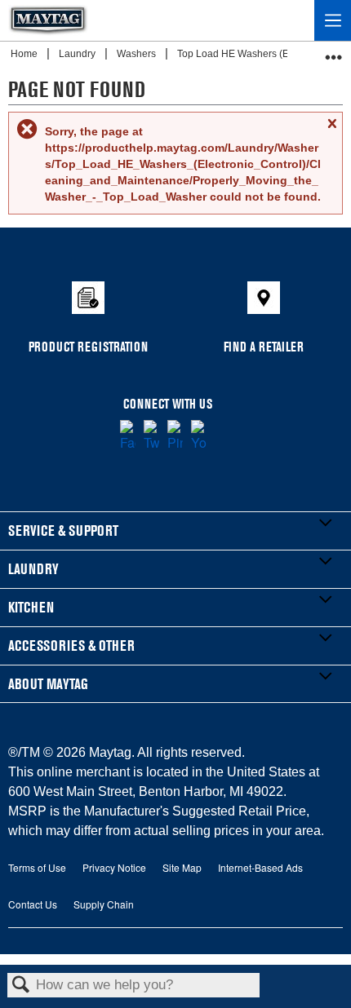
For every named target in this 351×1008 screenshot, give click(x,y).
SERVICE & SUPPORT (63, 530)
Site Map (182, 867)
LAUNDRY (33, 568)
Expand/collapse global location (334, 52)
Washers (137, 54)
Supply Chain (103, 904)
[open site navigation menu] (332, 20)
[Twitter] (151, 436)
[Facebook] (128, 436)
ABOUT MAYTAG (48, 683)
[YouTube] (199, 436)
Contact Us (32, 904)
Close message (331, 130)
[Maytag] (48, 20)
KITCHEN (31, 607)
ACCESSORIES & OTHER (71, 645)
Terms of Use (37, 867)
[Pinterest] (175, 436)
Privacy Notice (114, 867)
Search (21, 985)
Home (25, 54)
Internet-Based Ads (260, 867)
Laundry (78, 54)
